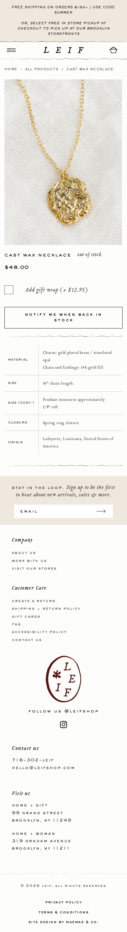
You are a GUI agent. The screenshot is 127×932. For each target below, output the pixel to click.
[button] (11, 50)
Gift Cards (26, 617)
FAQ (16, 624)
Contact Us (27, 640)
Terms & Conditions (63, 912)
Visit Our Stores (34, 568)
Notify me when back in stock (63, 318)
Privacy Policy (63, 902)
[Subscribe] (104, 511)
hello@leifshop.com (43, 768)
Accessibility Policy (39, 632)
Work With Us (29, 561)
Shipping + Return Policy (46, 609)
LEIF (47, 886)
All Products (42, 69)
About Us (24, 553)
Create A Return (34, 601)
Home (10, 69)
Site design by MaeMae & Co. (63, 922)
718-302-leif (33, 760)
